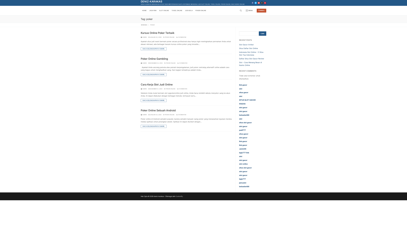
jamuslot (242, 183)
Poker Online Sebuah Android (158, 110)
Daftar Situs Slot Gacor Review (251, 59)
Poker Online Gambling (154, 58)
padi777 (242, 130)
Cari (262, 33)
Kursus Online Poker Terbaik (157, 32)
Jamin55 (242, 149)
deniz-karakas (151, 1)
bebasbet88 (244, 115)
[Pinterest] (265, 3)
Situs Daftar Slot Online (248, 48)
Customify (179, 196)
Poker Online (169, 37)
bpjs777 (242, 179)
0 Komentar (181, 37)
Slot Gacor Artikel (246, 45)
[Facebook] (252, 3)
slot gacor (243, 107)
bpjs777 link (244, 153)
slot (240, 89)
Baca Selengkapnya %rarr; (154, 49)
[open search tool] (241, 11)
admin (144, 37)
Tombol (261, 10)
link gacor (243, 85)
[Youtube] (259, 3)
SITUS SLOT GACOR (247, 100)
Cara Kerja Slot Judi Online (157, 84)
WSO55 (242, 104)
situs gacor (243, 92)
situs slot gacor (245, 122)
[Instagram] (262, 3)
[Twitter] (255, 3)
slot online (243, 164)
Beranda (144, 25)
